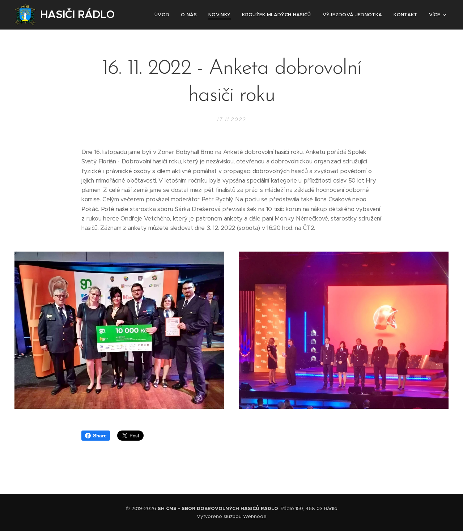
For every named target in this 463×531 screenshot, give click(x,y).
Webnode (255, 516)
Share (99, 435)
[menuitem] (164, 15)
